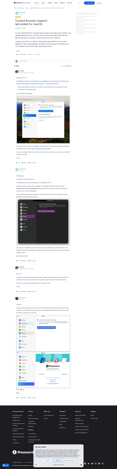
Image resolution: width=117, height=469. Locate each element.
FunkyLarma (22, 297)
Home (15, 8)
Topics (26, 8)
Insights (50, 3)
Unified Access (17, 420)
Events (56, 3)
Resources (78, 411)
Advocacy (62, 3)
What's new (47, 411)
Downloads (16, 443)
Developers (62, 411)
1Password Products (18, 411)
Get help (69, 3)
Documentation (63, 418)
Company (93, 411)
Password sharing (33, 418)
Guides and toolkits (80, 415)
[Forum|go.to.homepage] (22, 3)
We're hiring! (94, 418)
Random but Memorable (82, 429)
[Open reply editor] (43, 60)
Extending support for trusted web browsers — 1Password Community (39, 83)
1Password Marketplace (81, 426)
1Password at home (34, 8)
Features (30, 411)
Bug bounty (62, 427)
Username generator (18, 437)
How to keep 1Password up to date (41, 148)
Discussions (21, 8)
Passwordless (32, 434)
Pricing (14, 440)
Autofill (30, 415)
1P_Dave (21, 71)
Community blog (48, 415)
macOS (18, 51)
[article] (43, 117)
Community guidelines (81, 432)
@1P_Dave (20, 176)
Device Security (32, 437)
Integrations (62, 421)
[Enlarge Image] (43, 120)
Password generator (18, 434)
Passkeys (30, 426)
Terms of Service (17, 462)
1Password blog (79, 423)
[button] (89, 3)
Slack (60, 424)
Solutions (30, 430)
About (92, 415)
